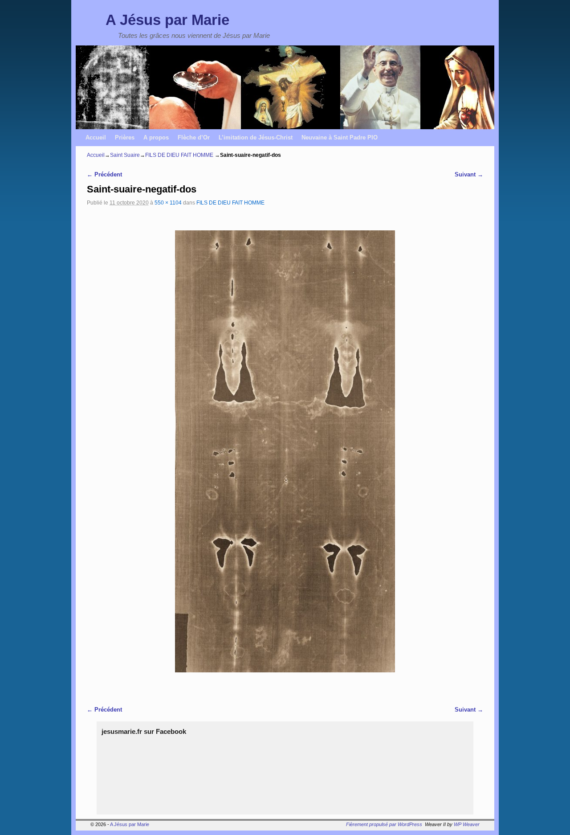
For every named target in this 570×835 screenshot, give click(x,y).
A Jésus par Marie (167, 20)
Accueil (96, 137)
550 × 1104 (168, 202)
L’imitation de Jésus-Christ (256, 137)
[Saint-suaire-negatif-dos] (285, 451)
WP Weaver (467, 824)
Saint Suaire (125, 155)
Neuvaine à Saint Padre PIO (339, 137)
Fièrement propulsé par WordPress (384, 824)
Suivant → (469, 174)
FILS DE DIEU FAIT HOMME (179, 155)
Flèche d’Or (194, 137)
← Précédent (104, 174)
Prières (124, 137)
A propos (156, 137)
